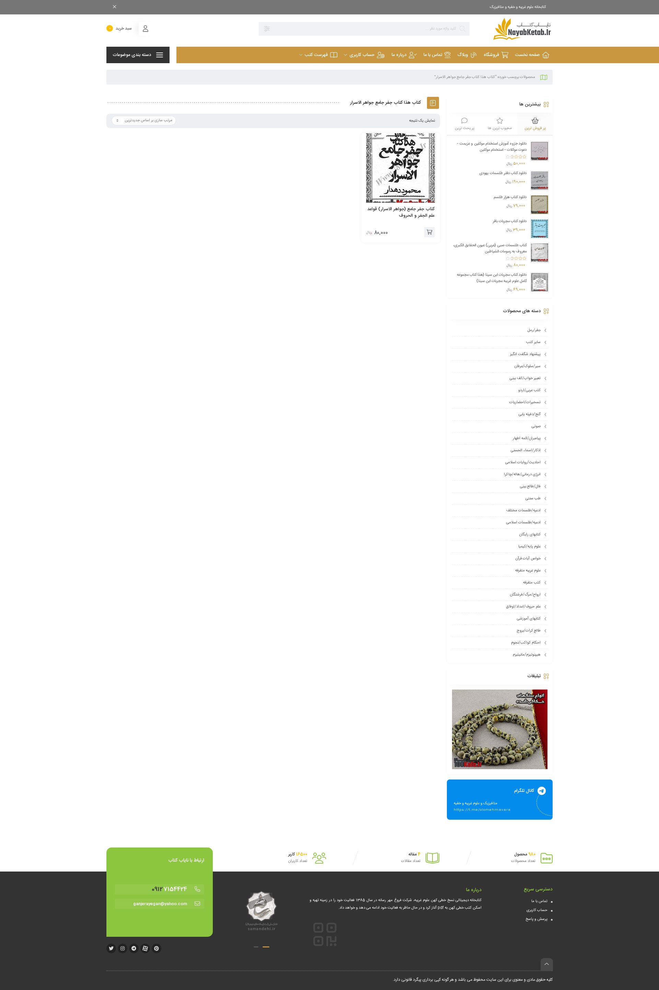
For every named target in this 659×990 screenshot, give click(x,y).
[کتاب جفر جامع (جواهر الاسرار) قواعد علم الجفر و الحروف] (401, 168)
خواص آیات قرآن (528, 559)
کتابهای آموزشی (529, 619)
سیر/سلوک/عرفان (528, 366)
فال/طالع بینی (530, 486)
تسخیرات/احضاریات (525, 402)
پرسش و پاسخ (536, 919)
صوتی (536, 426)
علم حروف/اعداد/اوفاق (523, 607)
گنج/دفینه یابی (530, 414)
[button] (266, 946)
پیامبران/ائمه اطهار (527, 438)
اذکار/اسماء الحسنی (526, 450)
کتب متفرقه (532, 583)
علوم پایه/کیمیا (529, 547)
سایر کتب (533, 342)
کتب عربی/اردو (529, 390)
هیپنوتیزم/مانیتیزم (527, 655)
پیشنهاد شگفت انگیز (525, 354)
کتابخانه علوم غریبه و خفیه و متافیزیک (518, 7)
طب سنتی (533, 499)
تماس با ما (539, 901)
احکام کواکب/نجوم (526, 643)
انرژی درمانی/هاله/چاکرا (522, 474)
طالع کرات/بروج (529, 631)
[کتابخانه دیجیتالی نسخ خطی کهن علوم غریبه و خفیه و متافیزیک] (514, 29)
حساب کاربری (537, 910)
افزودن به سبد (429, 232)
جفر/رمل (534, 330)
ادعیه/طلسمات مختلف (523, 511)
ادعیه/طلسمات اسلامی (523, 523)
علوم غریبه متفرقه (528, 571)
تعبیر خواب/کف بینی (525, 378)
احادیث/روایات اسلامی (523, 462)
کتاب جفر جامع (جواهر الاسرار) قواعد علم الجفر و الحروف (401, 212)
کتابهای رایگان (530, 535)
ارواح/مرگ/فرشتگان (525, 595)
